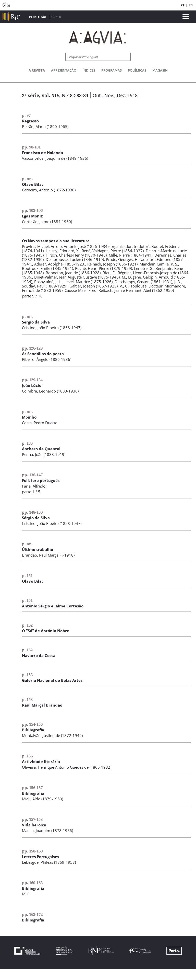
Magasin (160, 70)
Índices (88, 70)
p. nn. (27, 178)
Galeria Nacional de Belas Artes (52, 680)
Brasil (56, 17)
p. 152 (27, 625)
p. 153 (27, 674)
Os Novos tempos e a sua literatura (56, 240)
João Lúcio (31, 385)
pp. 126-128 (32, 348)
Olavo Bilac (33, 184)
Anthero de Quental (41, 448)
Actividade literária (41, 761)
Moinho (29, 417)
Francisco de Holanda (42, 152)
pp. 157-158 (32, 819)
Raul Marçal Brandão (42, 705)
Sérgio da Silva (36, 322)
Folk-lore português (40, 480)
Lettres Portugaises (40, 856)
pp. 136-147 (32, 474)
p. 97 (26, 115)
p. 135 (27, 443)
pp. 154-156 (32, 724)
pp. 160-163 (32, 882)
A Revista (37, 70)
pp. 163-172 (32, 914)
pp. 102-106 (32, 210)
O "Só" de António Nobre (45, 630)
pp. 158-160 (32, 850)
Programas (111, 70)
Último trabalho (37, 549)
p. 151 (27, 575)
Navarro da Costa (38, 655)
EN (191, 5)
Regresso (30, 120)
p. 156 (27, 755)
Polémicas (137, 70)
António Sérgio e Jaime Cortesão (52, 605)
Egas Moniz (32, 215)
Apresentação (63, 70)
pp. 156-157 (32, 787)
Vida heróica (34, 824)
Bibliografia (33, 729)
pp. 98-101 (31, 146)
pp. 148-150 (32, 512)
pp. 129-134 (32, 379)
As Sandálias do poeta (43, 353)
